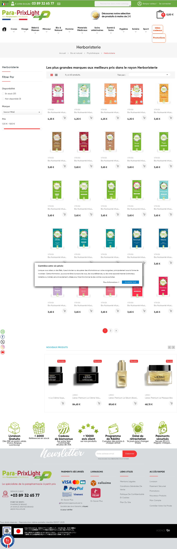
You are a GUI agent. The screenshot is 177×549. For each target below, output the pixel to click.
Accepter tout (130, 282)
